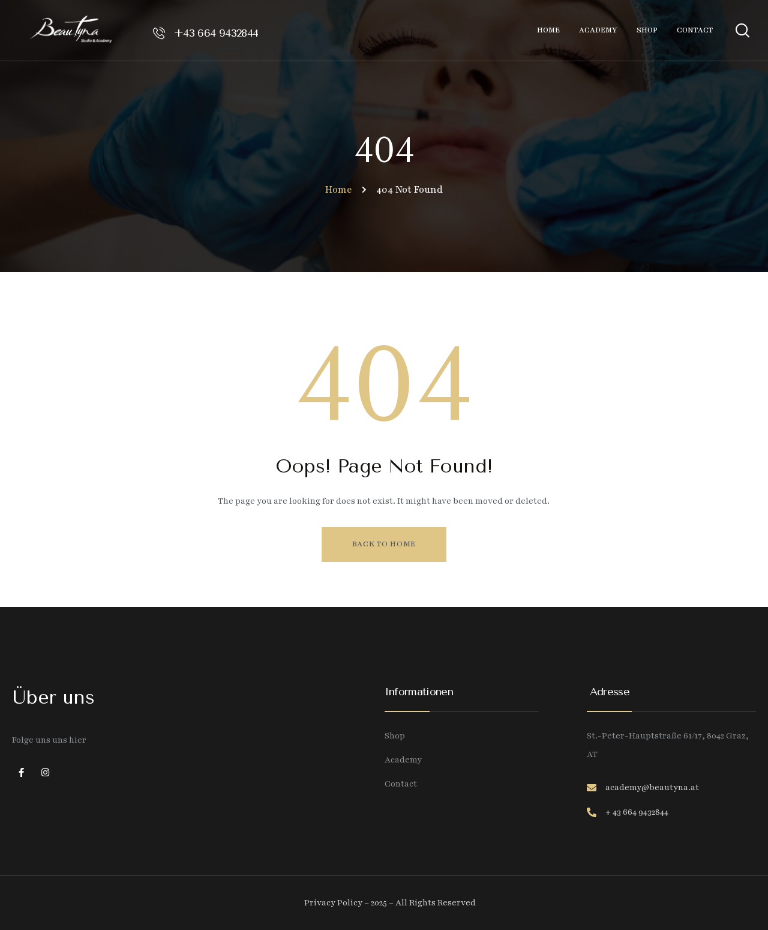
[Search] (742, 28)
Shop (395, 735)
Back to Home (384, 544)
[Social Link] (21, 773)
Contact (401, 784)
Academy (403, 759)
